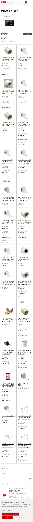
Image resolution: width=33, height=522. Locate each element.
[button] (19, 517)
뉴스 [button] (3, 473)
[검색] (26, 2)
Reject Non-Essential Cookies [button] (11, 514)
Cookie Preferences (14, 491)
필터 (27, 34)
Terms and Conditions (14, 490)
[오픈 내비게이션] (30, 2)
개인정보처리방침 (19, 488)
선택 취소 (12, 41)
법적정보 (11, 488)
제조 (3, 41)
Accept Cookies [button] (7, 517)
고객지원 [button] (5, 484)
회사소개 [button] (5, 468)
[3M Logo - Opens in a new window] (3, 2)
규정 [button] (3, 479)
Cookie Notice (6, 510)
